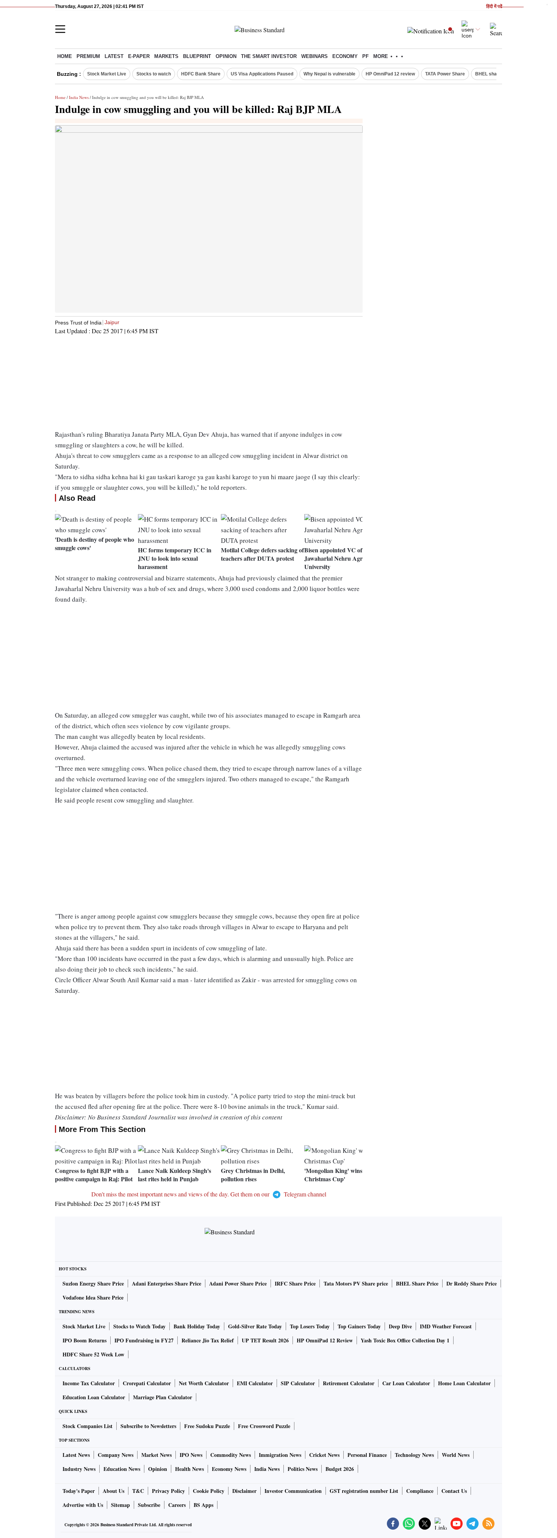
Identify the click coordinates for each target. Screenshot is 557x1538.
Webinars (314, 56)
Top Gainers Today (359, 1326)
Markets (166, 56)
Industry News (79, 1469)
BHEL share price (494, 74)
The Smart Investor (269, 56)
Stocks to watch (153, 74)
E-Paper (139, 56)
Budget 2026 (339, 1469)
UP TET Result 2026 (265, 1340)
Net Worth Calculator (204, 1383)
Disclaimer (244, 1491)
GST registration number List (364, 1491)
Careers (177, 1505)
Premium (88, 56)
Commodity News (230, 1455)
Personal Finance (367, 1455)
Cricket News (324, 1455)
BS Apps (203, 1505)
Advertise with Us (83, 1505)
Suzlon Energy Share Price (93, 1283)
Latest (114, 56)
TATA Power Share (445, 74)
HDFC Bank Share (201, 74)
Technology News (414, 1455)
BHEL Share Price (417, 1283)
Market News (156, 1455)
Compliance (419, 1491)
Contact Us (454, 1491)
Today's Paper (79, 1491)
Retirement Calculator (348, 1383)
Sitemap (120, 1505)
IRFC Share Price (295, 1283)
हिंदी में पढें (494, 6)
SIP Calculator (298, 1383)
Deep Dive (400, 1326)
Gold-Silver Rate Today (255, 1326)
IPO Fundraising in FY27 (144, 1340)
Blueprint (197, 56)
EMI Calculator (255, 1383)
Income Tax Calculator (89, 1383)
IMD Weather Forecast (446, 1326)
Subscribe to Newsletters (148, 1426)
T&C (138, 1491)
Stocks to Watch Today (139, 1326)
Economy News (229, 1469)
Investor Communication (293, 1491)
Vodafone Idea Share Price (93, 1297)
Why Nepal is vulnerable (329, 74)
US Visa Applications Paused (262, 74)
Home (64, 56)
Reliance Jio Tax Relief (207, 1340)
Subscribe (149, 1505)
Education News (121, 1469)
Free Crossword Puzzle (264, 1426)
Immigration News (280, 1455)
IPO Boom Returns (84, 1340)
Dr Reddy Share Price (471, 1283)
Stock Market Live (106, 74)
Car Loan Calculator (406, 1383)
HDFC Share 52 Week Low (93, 1354)
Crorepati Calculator (147, 1383)
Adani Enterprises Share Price (166, 1283)
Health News (189, 1469)
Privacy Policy (168, 1491)
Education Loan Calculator (94, 1397)
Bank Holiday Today (197, 1326)
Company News (115, 1455)
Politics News (303, 1469)
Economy (345, 56)
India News (79, 97)
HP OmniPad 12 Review (325, 1340)
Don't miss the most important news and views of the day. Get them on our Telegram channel (208, 1194)
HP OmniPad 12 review (390, 74)
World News (455, 1455)
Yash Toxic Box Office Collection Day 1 (405, 1340)
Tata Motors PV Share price (356, 1283)
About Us (113, 1491)
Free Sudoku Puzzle (207, 1426)
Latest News (76, 1455)
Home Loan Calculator (464, 1383)
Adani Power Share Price (238, 1283)
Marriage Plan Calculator (162, 1397)
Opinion (226, 56)
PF (365, 56)
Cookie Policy (208, 1491)
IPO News (191, 1455)
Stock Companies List (88, 1426)
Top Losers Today (310, 1326)
